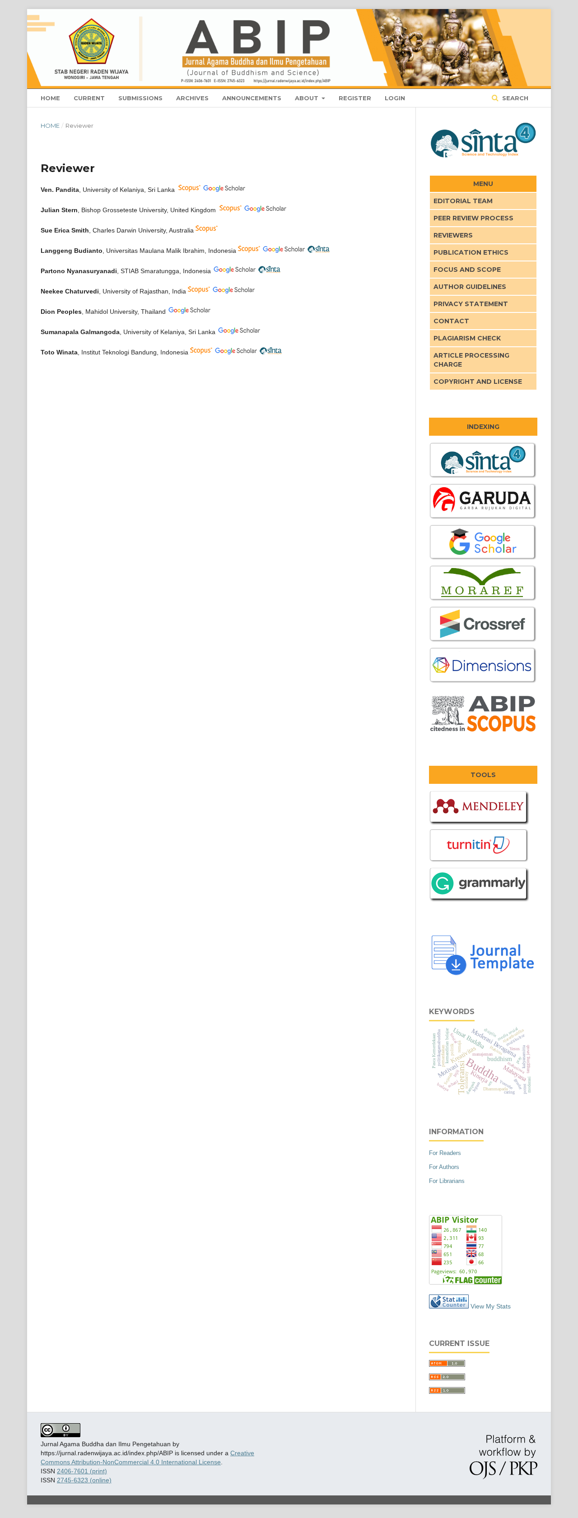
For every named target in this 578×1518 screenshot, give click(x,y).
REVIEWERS (453, 235)
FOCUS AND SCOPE (467, 269)
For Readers (445, 1153)
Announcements (251, 98)
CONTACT (451, 321)
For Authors (444, 1167)
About (307, 98)
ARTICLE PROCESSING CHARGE (471, 359)
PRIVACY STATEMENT (471, 304)
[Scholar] (483, 559)
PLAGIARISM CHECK (467, 338)
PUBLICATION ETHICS (471, 252)
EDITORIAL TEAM (463, 201)
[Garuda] (483, 518)
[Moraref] (483, 600)
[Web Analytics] (449, 1306)
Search (514, 98)
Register (355, 98)
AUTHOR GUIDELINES (470, 287)
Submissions (140, 98)
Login (395, 98)
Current (89, 98)
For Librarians (447, 1181)
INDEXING (483, 427)
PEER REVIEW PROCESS (473, 218)
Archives (192, 98)
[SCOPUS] (483, 732)
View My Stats (491, 1306)
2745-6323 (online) (84, 1480)
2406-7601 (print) (82, 1471)
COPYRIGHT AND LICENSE (478, 381)
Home (50, 98)
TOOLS (483, 775)
